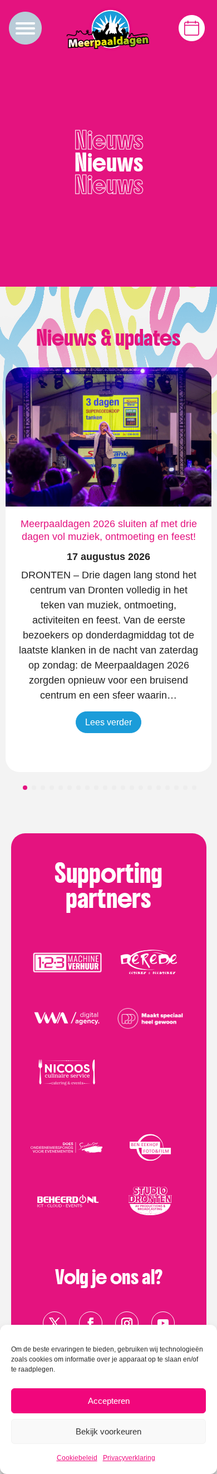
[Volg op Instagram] (127, 1323)
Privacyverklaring (129, 1458)
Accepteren (109, 1401)
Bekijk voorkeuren (108, 1431)
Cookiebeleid (77, 1458)
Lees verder (108, 722)
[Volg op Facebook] (90, 1323)
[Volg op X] (54, 1323)
